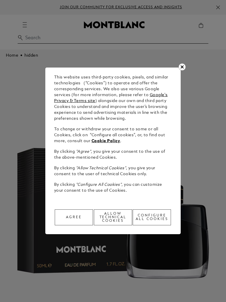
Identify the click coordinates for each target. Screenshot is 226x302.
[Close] (182, 66)
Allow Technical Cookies (113, 217)
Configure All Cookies (152, 217)
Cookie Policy (106, 141)
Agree (74, 217)
